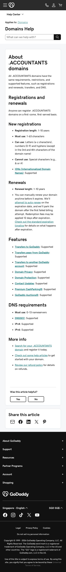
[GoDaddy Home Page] (16, 494)
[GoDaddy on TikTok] (21, 516)
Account (7, 474)
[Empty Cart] (60, 5)
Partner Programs (12, 466)
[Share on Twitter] (37, 421)
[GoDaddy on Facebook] (5, 516)
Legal (18, 528)
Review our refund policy (29, 365)
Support (7, 449)
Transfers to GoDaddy (27, 246)
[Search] (57, 37)
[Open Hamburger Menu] (4, 5)
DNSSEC (20, 318)
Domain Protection (25, 277)
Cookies (46, 528)
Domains (23, 22)
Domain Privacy (24, 271)
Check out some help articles (31, 355)
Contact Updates (24, 283)
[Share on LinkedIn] (29, 421)
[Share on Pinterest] (45, 421)
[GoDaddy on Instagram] (13, 516)
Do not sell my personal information (33, 534)
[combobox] (29, 37)
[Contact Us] (47, 5)
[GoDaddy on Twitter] (29, 516)
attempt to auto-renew (28, 202)
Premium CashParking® (28, 289)
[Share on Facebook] (20, 421)
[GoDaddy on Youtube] (37, 516)
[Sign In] (54, 5)
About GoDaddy (12, 440)
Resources (8, 457)
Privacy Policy (32, 528)
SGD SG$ (54, 508)
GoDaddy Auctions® (26, 295)
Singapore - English (14, 508)
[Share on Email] (12, 421)
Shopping (8, 482)
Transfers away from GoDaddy (32, 252)
